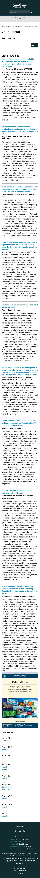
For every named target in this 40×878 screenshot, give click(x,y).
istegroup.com (15, 839)
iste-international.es (15, 846)
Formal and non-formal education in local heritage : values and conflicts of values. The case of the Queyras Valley (20, 423)
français (22, 868)
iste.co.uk (15, 844)
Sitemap (20, 873)
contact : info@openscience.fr (28, 858)
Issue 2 (4, 769)
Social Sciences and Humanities (12, 26)
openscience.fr (11, 849)
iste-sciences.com (15, 842)
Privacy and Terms (20, 871)
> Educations (26, 26)
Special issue (7, 787)
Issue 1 (4, 740)
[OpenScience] (20, 5)
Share (33, 45)
